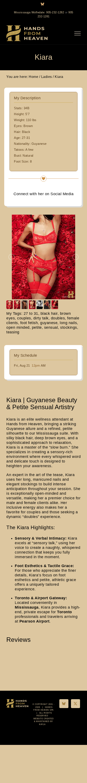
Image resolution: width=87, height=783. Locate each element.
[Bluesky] (63, 703)
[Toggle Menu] (78, 33)
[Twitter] (75, 703)
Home (33, 77)
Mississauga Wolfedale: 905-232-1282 (39, 12)
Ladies (46, 77)
